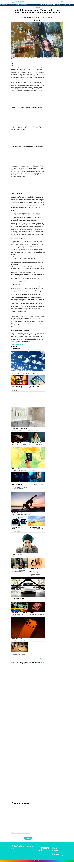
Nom (12, 832)
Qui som (13, 848)
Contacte (13, 851)
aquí (41, 662)
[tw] (41, 848)
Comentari (13, 806)
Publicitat (13, 849)
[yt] (49, 848)
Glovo (13, 344)
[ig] (43, 848)
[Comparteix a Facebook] (36, 20)
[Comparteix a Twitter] (34, 20)
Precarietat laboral (20, 344)
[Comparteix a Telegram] (39, 20)
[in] (47, 848)
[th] (40, 850)
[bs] (41, 850)
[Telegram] (45, 848)
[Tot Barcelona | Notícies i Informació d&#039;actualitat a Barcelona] (12, 3)
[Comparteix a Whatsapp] (37, 20)
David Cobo (16, 64)
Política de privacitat (15, 853)
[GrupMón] (37, 861)
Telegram (26, 663)
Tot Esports (29, 846)
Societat (38, 7)
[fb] (40, 848)
